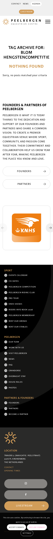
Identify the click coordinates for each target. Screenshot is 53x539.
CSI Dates (14, 281)
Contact (16, 4)
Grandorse (15, 370)
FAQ (11, 365)
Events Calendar (18, 275)
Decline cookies (37, 527)
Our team (14, 342)
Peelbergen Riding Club (22, 292)
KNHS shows (15, 304)
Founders (14, 403)
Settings (27, 533)
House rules (16, 382)
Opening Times (12, 471)
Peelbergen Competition (22, 287)
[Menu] (46, 22)
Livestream (26, 12)
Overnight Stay (17, 376)
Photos (13, 388)
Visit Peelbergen (18, 353)
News (26, 4)
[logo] (22, 22)
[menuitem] (16, 4)
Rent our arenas (18, 321)
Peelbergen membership (22, 315)
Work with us (16, 347)
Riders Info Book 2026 (21, 310)
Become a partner (18, 414)
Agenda (36, 4)
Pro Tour (14, 298)
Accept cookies (16, 527)
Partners (14, 408)
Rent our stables (18, 327)
